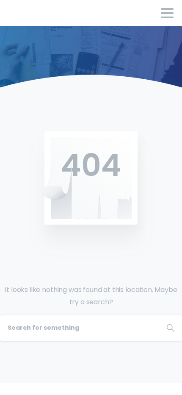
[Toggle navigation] (167, 13)
